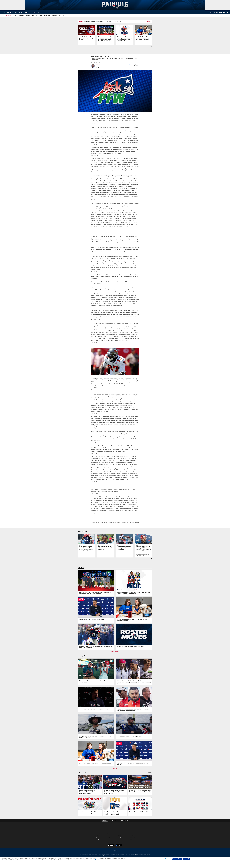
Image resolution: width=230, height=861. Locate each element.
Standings (109, 837)
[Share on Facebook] (130, 65)
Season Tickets (120, 829)
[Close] (228, 858)
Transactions (109, 833)
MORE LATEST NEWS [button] (115, 651)
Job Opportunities (132, 837)
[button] (112, 46)
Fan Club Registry (132, 827)
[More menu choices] (38, 12)
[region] (115, 859)
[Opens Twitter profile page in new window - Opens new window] (96, 67)
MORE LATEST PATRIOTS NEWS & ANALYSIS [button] (115, 49)
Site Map (98, 839)
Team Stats (109, 831)
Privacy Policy (97, 859)
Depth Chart (109, 827)
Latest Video (98, 827)
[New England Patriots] (115, 851)
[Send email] (135, 65)
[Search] (208, 12)
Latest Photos (98, 831)
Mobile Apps (132, 833)
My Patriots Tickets (120, 827)
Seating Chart (120, 833)
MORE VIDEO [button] (115, 768)
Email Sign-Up (132, 829)
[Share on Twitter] (132, 65)
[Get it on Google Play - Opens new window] (119, 845)
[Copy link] (137, 65)
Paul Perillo (98, 64)
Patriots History (97, 835)
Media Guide (132, 835)
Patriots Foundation (98, 833)
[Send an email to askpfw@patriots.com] (98, 67)
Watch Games (120, 837)
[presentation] (151, 47)
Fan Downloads (132, 831)
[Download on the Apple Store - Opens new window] (111, 845)
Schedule (109, 835)
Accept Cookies (187, 858)
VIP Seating (120, 831)
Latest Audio (98, 829)
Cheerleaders (98, 837)
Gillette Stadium (120, 835)
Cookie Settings (167, 858)
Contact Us (132, 839)
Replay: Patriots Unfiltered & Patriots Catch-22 (93, 21)
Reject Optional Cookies (176, 858)
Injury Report (109, 829)
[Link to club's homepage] (3, 12)
